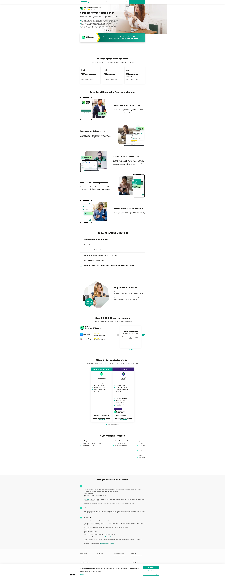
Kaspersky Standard (83, 553)
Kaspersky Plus (82, 555)
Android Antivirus (100, 553)
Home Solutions (83, 551)
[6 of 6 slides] (134, 349)
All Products (116, 558)
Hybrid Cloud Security (134, 562)
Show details (82, 574)
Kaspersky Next (133, 553)
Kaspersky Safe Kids (83, 558)
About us (113, 1)
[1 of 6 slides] (127, 349)
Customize (150, 570)
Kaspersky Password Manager (85, 562)
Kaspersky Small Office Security (119, 553)
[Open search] (128, 1)
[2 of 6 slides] (128, 349)
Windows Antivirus (100, 558)
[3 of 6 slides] (130, 349)
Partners (107, 1)
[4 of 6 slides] (131, 349)
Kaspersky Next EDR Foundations (119, 555)
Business (102, 1)
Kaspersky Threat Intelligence (135, 560)
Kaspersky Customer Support (112, 536)
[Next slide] (143, 334)
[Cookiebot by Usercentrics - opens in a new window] (72, 575)
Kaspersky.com (133, 38)
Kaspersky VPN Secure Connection (86, 560)
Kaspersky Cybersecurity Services (136, 555)
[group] (130, 337)
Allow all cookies (151, 567)
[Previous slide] (117, 334)
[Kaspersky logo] (84, 2)
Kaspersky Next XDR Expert (135, 558)
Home (97, 1)
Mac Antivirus (99, 555)
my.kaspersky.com (92, 529)
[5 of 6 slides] (132, 349)
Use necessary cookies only (151, 574)
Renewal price (87, 499)
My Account (137, 1)
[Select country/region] (126, 1)
